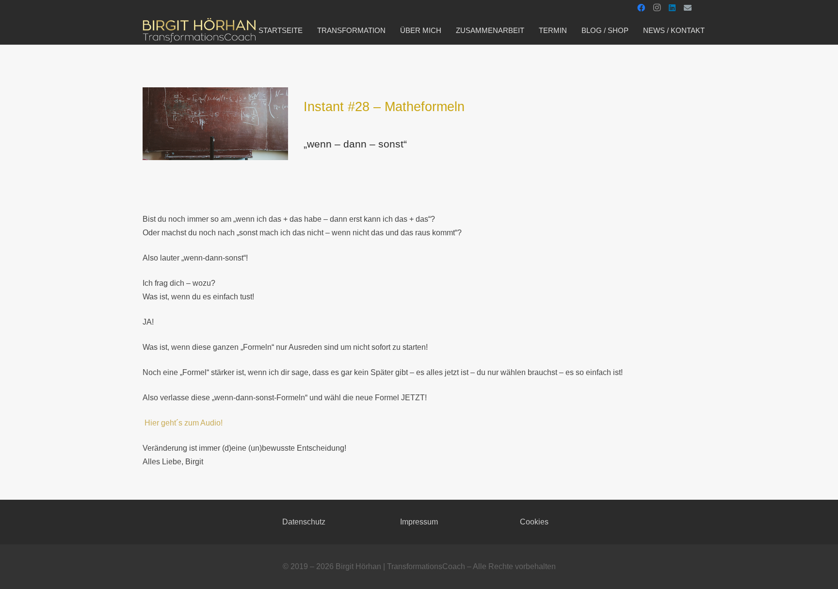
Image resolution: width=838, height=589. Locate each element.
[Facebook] (641, 8)
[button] (531, 30)
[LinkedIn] (672, 8)
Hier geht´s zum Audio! (184, 423)
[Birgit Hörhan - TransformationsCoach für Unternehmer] (199, 30)
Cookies (534, 522)
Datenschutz (303, 522)
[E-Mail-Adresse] (687, 8)
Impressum (419, 522)
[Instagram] (656, 8)
